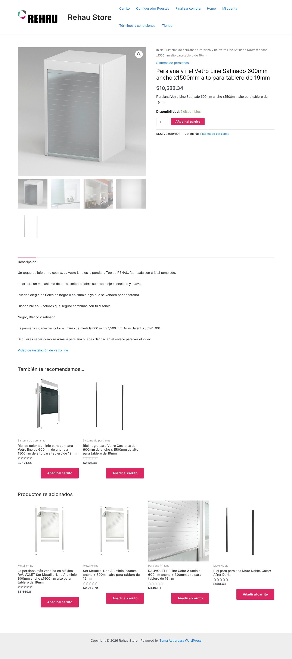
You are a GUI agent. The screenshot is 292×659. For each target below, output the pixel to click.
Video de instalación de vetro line (43, 350)
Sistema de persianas (181, 50)
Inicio (160, 50)
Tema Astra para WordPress (180, 640)
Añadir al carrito (187, 122)
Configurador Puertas (152, 8)
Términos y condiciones (137, 26)
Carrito (124, 8)
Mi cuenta (229, 8)
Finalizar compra (188, 8)
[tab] (27, 262)
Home (211, 8)
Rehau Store (90, 17)
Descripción (27, 262)
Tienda (167, 26)
